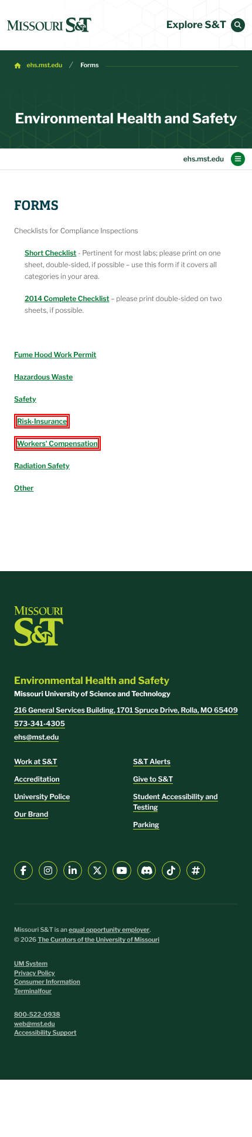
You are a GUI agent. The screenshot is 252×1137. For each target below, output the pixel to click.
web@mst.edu (34, 1024)
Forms (89, 65)
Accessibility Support (45, 1032)
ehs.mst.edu (45, 65)
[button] (238, 25)
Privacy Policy (34, 973)
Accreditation (37, 779)
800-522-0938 (37, 1014)
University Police (42, 796)
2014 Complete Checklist (67, 298)
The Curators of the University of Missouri (98, 940)
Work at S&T (35, 761)
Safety (25, 399)
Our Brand (31, 814)
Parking (146, 824)
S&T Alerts (152, 761)
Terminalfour (33, 991)
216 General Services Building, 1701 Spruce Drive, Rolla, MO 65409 (126, 710)
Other (23, 487)
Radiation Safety (42, 465)
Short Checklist (50, 252)
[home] (49, 25)
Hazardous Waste (43, 376)
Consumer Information (47, 982)
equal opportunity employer (109, 930)
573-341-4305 (39, 723)
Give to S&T (153, 779)
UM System (30, 963)
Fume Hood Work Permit (55, 354)
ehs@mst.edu (36, 736)
